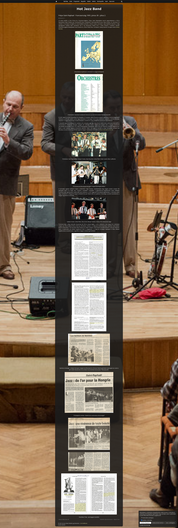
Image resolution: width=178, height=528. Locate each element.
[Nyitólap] (56, 1)
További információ (144, 525)
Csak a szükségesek (170, 522)
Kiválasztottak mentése (157, 522)
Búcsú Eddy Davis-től (64, 519)
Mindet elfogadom (145, 522)
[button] (122, 1)
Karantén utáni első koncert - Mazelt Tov (109, 519)
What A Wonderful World (106, 130)
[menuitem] (56, 1)
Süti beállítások (83, 523)
